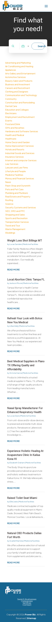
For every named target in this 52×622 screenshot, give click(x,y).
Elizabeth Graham (17, 463)
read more (13, 269)
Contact (27, 605)
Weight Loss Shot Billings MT (24, 240)
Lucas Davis (15, 416)
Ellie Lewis (14, 502)
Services (27, 603)
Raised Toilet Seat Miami (22, 497)
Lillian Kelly (14, 326)
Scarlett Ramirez (16, 541)
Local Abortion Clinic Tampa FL (26, 279)
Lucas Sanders (16, 244)
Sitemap (31, 618)
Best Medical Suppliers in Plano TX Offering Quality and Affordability (26, 365)
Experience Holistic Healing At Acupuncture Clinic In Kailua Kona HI (25, 455)
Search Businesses (26, 599)
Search (41, 46)
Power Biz (30, 614)
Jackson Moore (16, 283)
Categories (27, 601)
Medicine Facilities (30, 244)
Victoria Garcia (16, 373)
